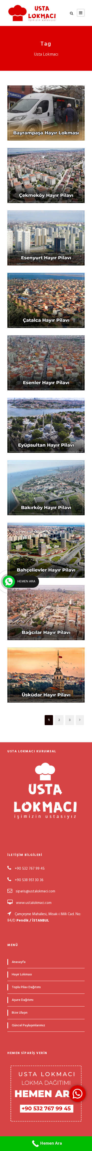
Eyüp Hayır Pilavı (48, 417)
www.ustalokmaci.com (34, 903)
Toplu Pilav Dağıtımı (26, 987)
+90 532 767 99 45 (29, 869)
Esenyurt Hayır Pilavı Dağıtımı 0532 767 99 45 (48, 227)
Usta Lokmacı (48, 119)
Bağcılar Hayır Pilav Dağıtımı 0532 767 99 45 (48, 601)
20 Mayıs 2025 (48, 175)
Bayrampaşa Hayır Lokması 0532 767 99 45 (48, 102)
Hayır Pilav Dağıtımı (51, 187)
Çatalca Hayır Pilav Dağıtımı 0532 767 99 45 (48, 289)
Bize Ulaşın (19, 1013)
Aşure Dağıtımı (22, 1000)
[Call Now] (9, 582)
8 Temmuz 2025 (48, 112)
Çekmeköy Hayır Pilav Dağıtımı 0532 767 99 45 (48, 164)
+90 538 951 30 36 (29, 880)
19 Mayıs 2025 (48, 425)
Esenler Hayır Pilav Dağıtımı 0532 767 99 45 (48, 352)
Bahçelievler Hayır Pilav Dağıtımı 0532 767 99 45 (48, 539)
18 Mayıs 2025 (48, 674)
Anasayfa (19, 962)
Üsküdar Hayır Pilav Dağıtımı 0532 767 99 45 (48, 664)
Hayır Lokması (51, 125)
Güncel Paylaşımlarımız (28, 1025)
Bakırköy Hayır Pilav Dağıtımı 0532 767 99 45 (48, 476)
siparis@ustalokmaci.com (35, 891)
